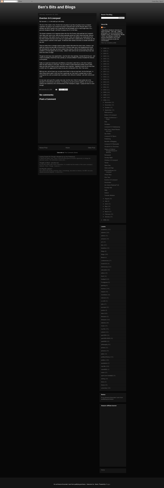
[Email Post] (56, 89)
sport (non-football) (107, 375)
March (107, 211)
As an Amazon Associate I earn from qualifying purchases (112, 398)
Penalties (107, 124)
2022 (105, 58)
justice (103, 310)
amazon (103, 239)
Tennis (106, 162)
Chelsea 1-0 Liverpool (111, 160)
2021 (105, 61)
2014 (105, 79)
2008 (105, 95)
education (104, 270)
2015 (105, 77)
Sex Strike (107, 133)
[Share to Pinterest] (67, 90)
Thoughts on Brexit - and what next (49, 163)
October (107, 107)
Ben (104, 27)
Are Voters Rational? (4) (111, 185)
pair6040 (103, 341)
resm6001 (104, 369)
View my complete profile (108, 43)
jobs (102, 304)
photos (103, 347)
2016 (105, 74)
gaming (103, 285)
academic (104, 229)
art (102, 242)
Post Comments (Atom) (71, 152)
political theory (105, 357)
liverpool (103, 319)
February (108, 214)
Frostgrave (104, 282)
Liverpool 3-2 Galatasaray (112, 127)
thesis (103, 385)
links (102, 313)
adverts (103, 232)
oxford (103, 332)
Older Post (91, 148)
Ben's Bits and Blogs (56, 7)
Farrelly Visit (108, 187)
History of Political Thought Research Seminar (110, 150)
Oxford (106, 193)
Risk (105, 121)
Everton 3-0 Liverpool (110, 180)
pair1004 (103, 335)
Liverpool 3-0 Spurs (110, 136)
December (108, 102)
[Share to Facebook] (65, 90)
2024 (105, 53)
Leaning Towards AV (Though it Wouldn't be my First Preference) (57, 156)
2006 (105, 100)
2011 (104, 87)
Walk (105, 190)
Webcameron (108, 112)
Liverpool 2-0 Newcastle (111, 144)
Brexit (103, 257)
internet (103, 298)
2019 (105, 66)
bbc (102, 245)
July (106, 201)
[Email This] (60, 90)
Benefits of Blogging (110, 141)
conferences (105, 260)
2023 (105, 56)
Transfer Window (109, 195)
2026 (105, 48)
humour (103, 288)
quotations (104, 363)
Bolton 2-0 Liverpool (110, 115)
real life (103, 366)
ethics (103, 273)
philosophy (104, 344)
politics (103, 360)
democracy (104, 267)
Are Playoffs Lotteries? (45, 169)
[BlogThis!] (61, 90)
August (107, 198)
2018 (105, 69)
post (48, 21)
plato (102, 354)
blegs (102, 251)
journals (103, 307)
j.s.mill (103, 301)
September (108, 110)
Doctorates (107, 182)
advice (103, 235)
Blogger (108, 484)
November (108, 105)
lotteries (103, 323)
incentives (104, 294)
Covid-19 (104, 263)
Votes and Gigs (109, 168)
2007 (105, 97)
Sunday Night (108, 157)
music (103, 326)
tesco (102, 382)
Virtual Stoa (107, 174)
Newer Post (43, 148)
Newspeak (107, 155)
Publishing (107, 139)
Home (68, 148)
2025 (105, 51)
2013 (105, 82)
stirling (103, 378)
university (104, 388)
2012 (105, 84)
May (106, 206)
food (102, 276)
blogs (102, 254)
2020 (105, 64)
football (103, 279)
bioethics (103, 248)
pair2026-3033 (105, 338)
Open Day (107, 165)
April (106, 209)
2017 (105, 71)
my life (103, 329)
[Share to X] (63, 90)
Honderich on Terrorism (111, 146)
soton (102, 372)
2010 (105, 90)
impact (103, 291)
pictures (103, 350)
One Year (107, 177)
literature (103, 316)
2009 (105, 92)
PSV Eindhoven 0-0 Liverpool (110, 171)
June (106, 204)
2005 (105, 220)
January (107, 216)
